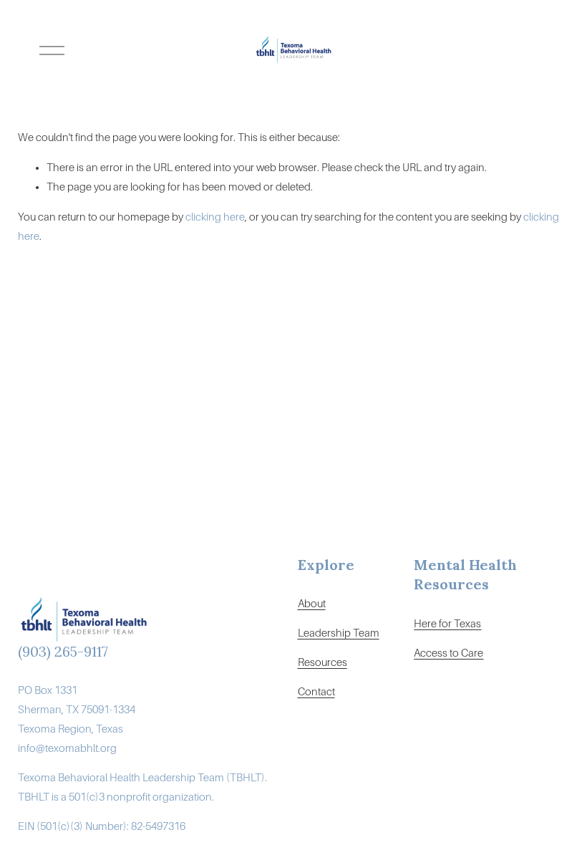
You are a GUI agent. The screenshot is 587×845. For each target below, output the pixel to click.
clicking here (215, 217)
